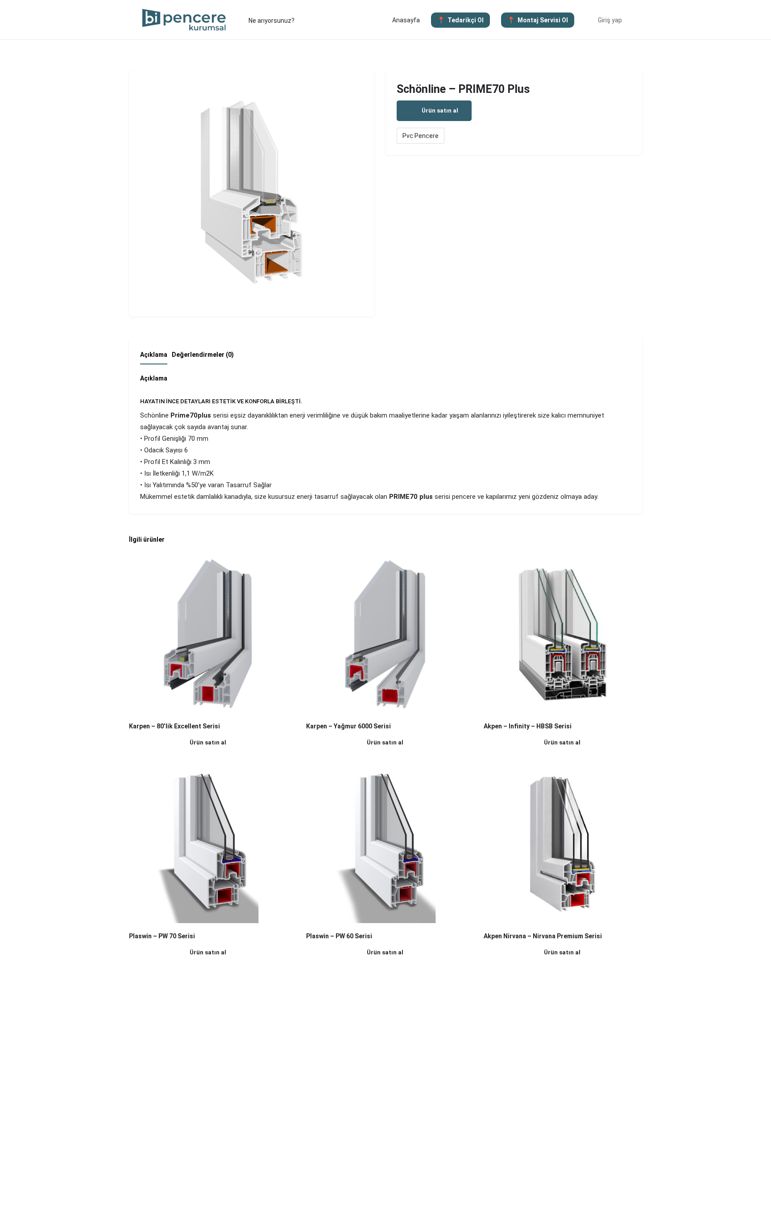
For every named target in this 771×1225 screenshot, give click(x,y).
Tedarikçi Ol (466, 20)
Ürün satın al (440, 110)
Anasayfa (406, 20)
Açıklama (153, 354)
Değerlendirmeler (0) (203, 354)
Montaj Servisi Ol (543, 20)
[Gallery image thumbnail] (251, 194)
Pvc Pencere (420, 135)
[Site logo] (185, 19)
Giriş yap (610, 20)
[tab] (156, 357)
